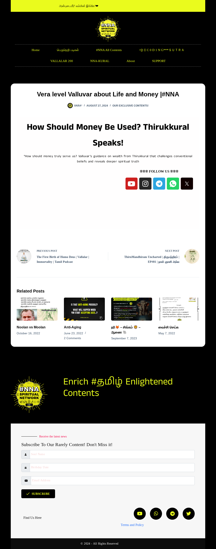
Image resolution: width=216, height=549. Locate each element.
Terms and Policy (132, 525)
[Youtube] (132, 184)
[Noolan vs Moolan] (37, 309)
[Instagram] (145, 184)
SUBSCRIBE (41, 493)
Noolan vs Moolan (31, 327)
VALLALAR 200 (61, 61)
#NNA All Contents (109, 50)
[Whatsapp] (156, 514)
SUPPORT (159, 61)
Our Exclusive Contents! (130, 105)
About (131, 61)
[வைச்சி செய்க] (178, 309)
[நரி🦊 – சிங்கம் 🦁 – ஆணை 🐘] (131, 309)
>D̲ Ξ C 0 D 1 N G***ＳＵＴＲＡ (161, 50)
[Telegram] (159, 184)
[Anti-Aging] (84, 309)
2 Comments (72, 338)
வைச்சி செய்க (168, 327)
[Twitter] (189, 514)
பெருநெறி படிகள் (68, 50)
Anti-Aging (72, 327)
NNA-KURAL (99, 61)
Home (36, 50)
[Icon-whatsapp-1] (173, 184)
